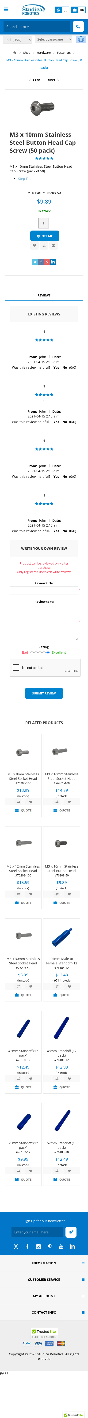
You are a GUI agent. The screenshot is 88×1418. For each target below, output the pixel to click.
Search (78, 26)
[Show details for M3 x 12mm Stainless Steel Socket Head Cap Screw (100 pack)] (23, 845)
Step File (24, 178)
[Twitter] (16, 1246)
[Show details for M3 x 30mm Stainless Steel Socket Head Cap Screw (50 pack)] (23, 937)
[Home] (14, 52)
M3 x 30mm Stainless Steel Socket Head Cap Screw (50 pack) (23, 963)
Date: (56, 357)
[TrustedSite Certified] (44, 1333)
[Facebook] (27, 1246)
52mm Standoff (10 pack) (62, 1145)
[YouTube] (61, 1246)
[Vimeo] (72, 1246)
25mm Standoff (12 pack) (23, 1145)
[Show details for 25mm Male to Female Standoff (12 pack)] (61, 937)
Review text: (44, 601)
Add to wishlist (34, 245)
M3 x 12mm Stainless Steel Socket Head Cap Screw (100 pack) (23, 870)
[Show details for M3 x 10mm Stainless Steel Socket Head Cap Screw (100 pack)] (61, 752)
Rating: (44, 647)
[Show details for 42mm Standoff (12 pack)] (23, 1029)
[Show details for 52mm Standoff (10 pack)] (61, 1121)
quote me (45, 236)
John (42, 357)
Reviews (44, 295)
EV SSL (5, 1373)
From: (32, 357)
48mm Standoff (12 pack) (62, 1053)
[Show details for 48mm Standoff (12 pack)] (61, 1029)
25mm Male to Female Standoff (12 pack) (61, 963)
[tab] (44, 295)
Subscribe (71, 1232)
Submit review (44, 693)
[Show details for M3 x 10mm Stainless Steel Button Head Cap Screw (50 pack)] (61, 845)
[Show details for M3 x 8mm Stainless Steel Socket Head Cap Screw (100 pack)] (23, 752)
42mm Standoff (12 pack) (23, 1053)
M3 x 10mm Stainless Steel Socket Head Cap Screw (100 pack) (61, 778)
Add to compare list (44, 245)
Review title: (44, 583)
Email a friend (53, 245)
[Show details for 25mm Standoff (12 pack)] (23, 1121)
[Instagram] (38, 1246)
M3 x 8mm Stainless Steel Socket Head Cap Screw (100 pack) (23, 778)
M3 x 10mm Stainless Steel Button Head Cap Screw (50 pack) (61, 870)
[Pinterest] (50, 1246)
